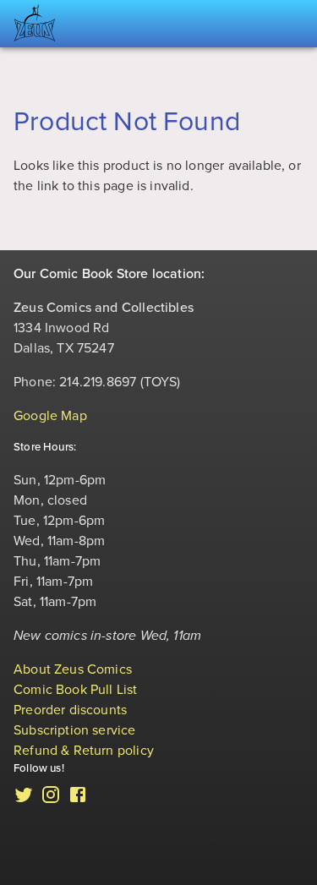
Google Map (50, 415)
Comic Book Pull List (76, 689)
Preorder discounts (70, 710)
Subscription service (75, 730)
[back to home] (35, 24)
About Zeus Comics (73, 669)
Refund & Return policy (84, 750)
